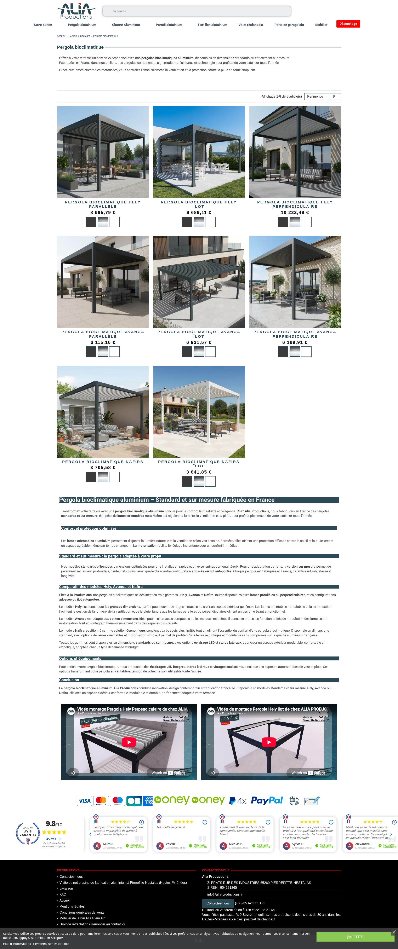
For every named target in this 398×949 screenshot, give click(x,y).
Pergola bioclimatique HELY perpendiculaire (295, 204)
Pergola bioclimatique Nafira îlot (199, 464)
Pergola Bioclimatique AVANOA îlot (199, 334)
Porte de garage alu (289, 25)
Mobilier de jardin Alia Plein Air (82, 918)
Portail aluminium (169, 25)
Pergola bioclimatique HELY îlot (199, 204)
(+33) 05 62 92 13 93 (250, 903)
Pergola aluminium (82, 25)
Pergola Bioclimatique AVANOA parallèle (103, 334)
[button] (318, 11)
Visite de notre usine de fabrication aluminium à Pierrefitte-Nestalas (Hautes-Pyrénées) (123, 882)
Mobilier (321, 25)
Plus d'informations (17, 944)
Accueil (64, 900)
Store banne (43, 25)
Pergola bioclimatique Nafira (103, 462)
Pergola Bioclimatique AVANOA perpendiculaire (295, 334)
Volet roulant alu (251, 25)
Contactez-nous (71, 876)
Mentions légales (72, 906)
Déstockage (348, 24)
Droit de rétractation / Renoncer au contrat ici (92, 924)
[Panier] (337, 11)
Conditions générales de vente (81, 912)
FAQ (62, 894)
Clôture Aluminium (126, 25)
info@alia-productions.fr (224, 894)
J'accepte (355, 936)
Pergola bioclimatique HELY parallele (103, 204)
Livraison (66, 888)
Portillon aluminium (212, 25)
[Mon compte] (300, 11)
